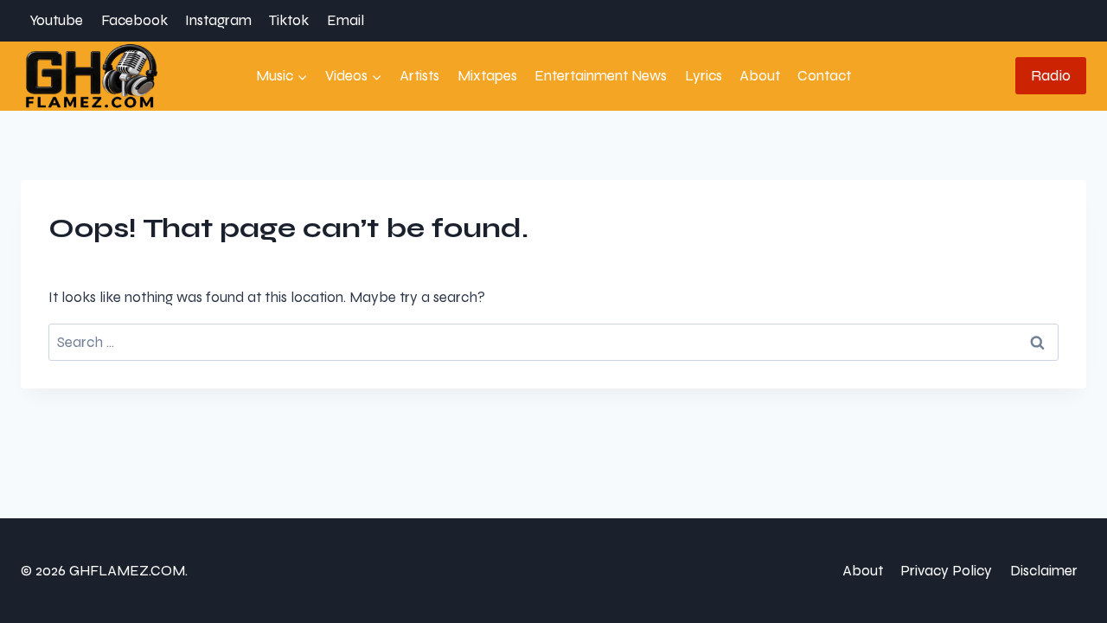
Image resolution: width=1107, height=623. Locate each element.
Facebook (134, 20)
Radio (1051, 75)
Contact (824, 76)
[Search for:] (553, 342)
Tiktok (289, 20)
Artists (419, 76)
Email (345, 20)
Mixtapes (487, 76)
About (759, 76)
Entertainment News (600, 76)
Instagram (218, 20)
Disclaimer (1044, 571)
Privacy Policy (946, 571)
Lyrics (703, 76)
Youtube (56, 20)
